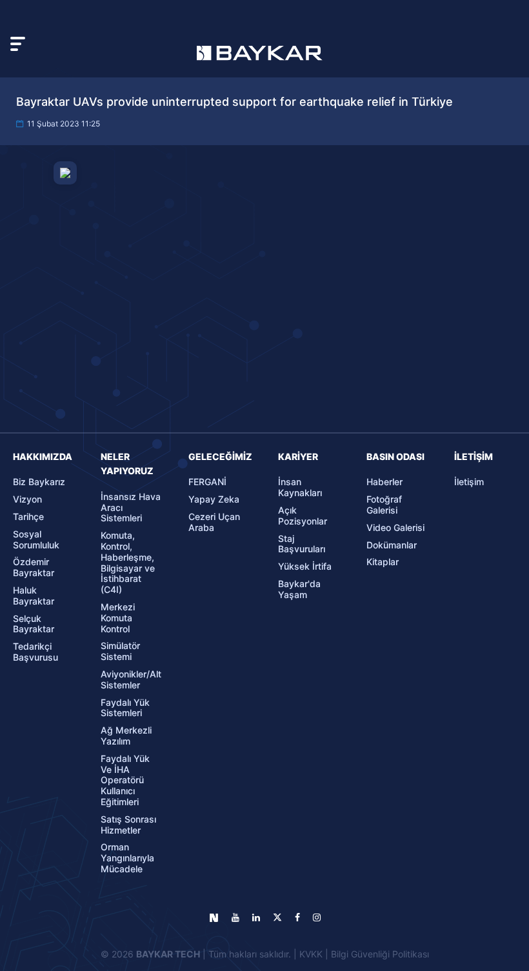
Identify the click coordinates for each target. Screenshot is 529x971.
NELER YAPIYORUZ (127, 463)
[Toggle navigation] (18, 44)
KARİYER (298, 456)
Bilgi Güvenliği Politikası (380, 953)
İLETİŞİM (473, 456)
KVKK (311, 953)
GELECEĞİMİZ (220, 456)
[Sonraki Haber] (460, 566)
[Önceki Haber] (69, 566)
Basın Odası (395, 456)
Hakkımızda (42, 456)
